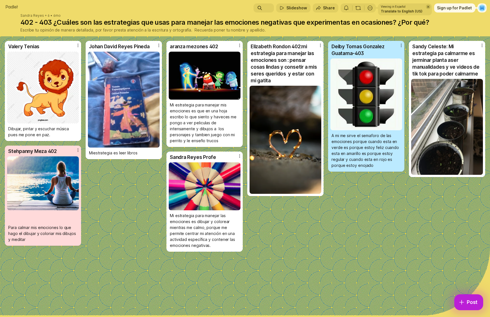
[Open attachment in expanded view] (43, 87)
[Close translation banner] (428, 7)
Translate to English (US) (402, 11)
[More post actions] (78, 45)
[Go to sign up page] (482, 7)
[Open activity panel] (346, 7)
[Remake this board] (358, 7)
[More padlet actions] (370, 7)
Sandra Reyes (32, 16)
